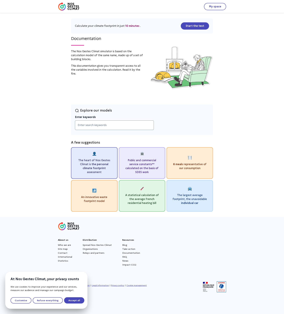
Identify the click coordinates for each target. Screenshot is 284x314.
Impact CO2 (129, 264)
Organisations (90, 248)
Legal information (100, 285)
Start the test (195, 25)
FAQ (124, 256)
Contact (62, 252)
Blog (124, 245)
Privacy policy (117, 285)
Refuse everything (48, 300)
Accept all (74, 300)
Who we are (64, 245)
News (125, 260)
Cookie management (136, 285)
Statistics (63, 260)
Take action (128, 248)
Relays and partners (93, 252)
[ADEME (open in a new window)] (221, 286)
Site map (63, 248)
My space (215, 6)
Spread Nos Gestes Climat (97, 245)
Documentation (131, 252)
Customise (21, 300)
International (65, 256)
